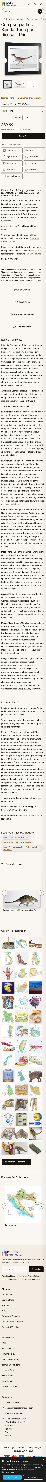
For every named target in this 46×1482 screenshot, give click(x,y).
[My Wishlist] (29, 4)
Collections (32, 19)
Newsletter (7, 1381)
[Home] (10, 4)
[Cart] (35, 4)
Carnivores (28, 842)
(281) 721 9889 (12, 1402)
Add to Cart (23, 136)
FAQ (4, 1343)
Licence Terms (8, 1370)
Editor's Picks (8, 1300)
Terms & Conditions (11, 1365)
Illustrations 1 (7, 850)
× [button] (43, 1459)
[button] (23, 1472)
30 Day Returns (34, 254)
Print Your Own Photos (12, 1321)
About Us (6, 1289)
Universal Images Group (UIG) (19, 847)
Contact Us (7, 1397)
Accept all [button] (12, 1477)
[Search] (40, 11)
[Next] (41, 60)
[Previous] (4, 60)
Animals (11, 837)
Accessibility (8, 1337)
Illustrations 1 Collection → (16, 1162)
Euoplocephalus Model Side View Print (20, 910)
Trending (6, 1305)
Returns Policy (8, 1354)
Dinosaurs (25, 837)
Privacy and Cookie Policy (27, 1470)
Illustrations (35, 847)
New (4, 1311)
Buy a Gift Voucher (10, 1327)
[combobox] (20, 11)
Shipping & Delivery (10, 1359)
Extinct (18, 837)
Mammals (19, 842)
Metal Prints (7, 1375)
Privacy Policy (8, 1348)
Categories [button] (9, 19)
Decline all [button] (33, 1477)
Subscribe (36, 1269)
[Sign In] (41, 4)
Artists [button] (20, 19)
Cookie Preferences (11, 1386)
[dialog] (23, 1469)
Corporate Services (11, 1316)
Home (5, 837)
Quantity (17, 117)
